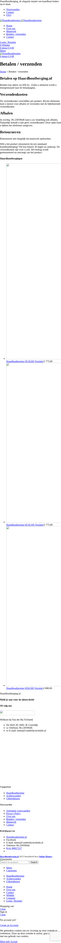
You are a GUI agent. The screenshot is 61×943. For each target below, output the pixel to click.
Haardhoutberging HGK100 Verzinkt (25, 524)
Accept (13, 941)
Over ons (10, 816)
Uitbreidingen (13, 798)
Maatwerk (11, 822)
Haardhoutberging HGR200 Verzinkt (25, 361)
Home (3, 71)
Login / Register (14, 901)
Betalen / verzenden (16, 819)
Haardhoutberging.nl (16, 837)
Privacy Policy (13, 813)
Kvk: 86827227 (14, 848)
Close (3, 909)
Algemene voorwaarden (18, 810)
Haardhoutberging (15, 793)
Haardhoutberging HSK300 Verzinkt (24, 688)
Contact (10, 824)
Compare (10, 898)
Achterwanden (13, 795)
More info (5, 941)
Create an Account (9, 925)
